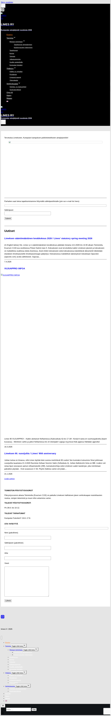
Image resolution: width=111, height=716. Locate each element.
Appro (9, 95)
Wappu (9, 98)
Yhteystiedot (14, 80)
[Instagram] (2, 11)
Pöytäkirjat (13, 74)
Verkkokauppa (10, 686)
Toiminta (8, 646)
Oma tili (10, 93)
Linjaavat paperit (15, 77)
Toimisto (12, 56)
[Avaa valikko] (3, 122)
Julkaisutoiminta (15, 59)
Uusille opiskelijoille (16, 62)
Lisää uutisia (9, 479)
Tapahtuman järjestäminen (23, 44)
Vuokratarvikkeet (15, 90)
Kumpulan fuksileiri (16, 65)
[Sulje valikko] (1, 637)
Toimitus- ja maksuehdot (18, 87)
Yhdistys (8, 673)
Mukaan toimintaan (16, 650)
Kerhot (12, 53)
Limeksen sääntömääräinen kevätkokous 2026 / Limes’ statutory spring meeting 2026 (48, 238)
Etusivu (10, 35)
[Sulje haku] (3, 705)
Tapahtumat (14, 50)
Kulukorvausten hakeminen (23, 47)
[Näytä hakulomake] (3, 6)
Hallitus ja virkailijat (16, 71)
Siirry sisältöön (7, 2)
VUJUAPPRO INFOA (14, 268)
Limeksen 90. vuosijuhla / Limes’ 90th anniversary (30, 453)
